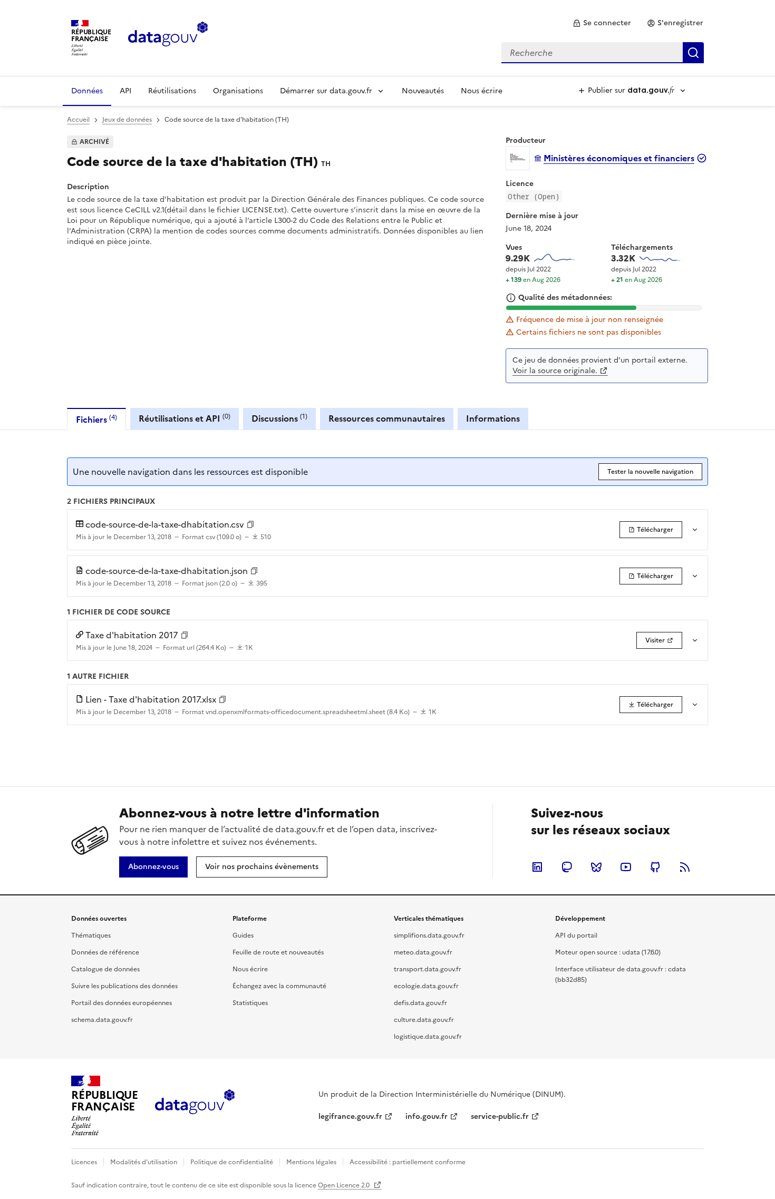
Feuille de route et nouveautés (278, 952)
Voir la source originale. (554, 370)
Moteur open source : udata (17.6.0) (608, 952)
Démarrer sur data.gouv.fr (326, 90)
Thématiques (91, 935)
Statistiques (250, 1003)
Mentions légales (311, 1162)
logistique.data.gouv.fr (428, 1036)
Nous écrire (481, 90)
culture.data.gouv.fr (424, 1020)
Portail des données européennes (121, 1003)
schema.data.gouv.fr (102, 1020)
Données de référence (105, 952)
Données (87, 90)
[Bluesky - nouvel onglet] (596, 867)
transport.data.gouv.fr (427, 969)
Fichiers (96, 419)
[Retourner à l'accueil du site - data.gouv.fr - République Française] (195, 1105)
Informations (493, 418)
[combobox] (602, 52)
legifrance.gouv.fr (350, 1116)
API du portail (576, 935)
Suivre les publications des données (124, 986)
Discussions (279, 418)
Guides (243, 935)
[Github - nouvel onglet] (655, 867)
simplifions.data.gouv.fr (429, 935)
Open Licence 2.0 (344, 1185)
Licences (84, 1162)
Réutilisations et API (184, 418)
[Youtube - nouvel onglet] (625, 867)
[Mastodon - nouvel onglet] (566, 867)
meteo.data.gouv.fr (423, 952)
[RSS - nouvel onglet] (684, 867)
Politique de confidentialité (231, 1162)
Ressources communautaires (386, 418)
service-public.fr (500, 1116)
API (125, 90)
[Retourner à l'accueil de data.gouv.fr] (168, 37)
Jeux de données (127, 119)
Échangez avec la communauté (279, 986)
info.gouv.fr (426, 1116)
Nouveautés (423, 90)
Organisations (238, 90)
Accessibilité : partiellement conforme (408, 1162)
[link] (602, 23)
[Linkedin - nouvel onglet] (537, 867)
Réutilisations (172, 90)
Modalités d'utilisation (143, 1162)
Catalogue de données (105, 969)
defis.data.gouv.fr (420, 1003)
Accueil (78, 119)
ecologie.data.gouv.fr (426, 986)
